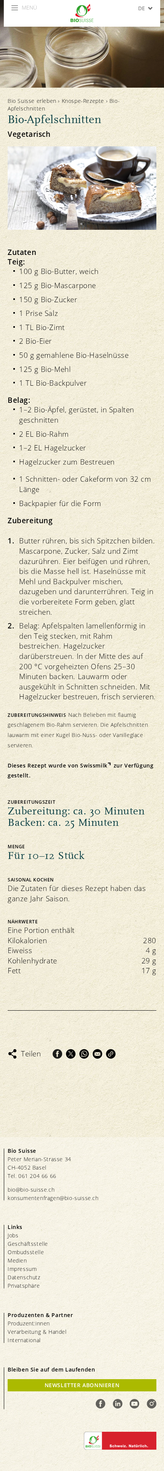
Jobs (13, 1235)
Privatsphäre (24, 1285)
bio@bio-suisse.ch (31, 1189)
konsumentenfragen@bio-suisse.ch (53, 1198)
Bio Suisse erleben (32, 100)
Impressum (22, 1268)
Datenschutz (24, 1277)
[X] (71, 1054)
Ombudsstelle (26, 1252)
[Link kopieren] (111, 1054)
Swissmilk (93, 765)
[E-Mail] (97, 1054)
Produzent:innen (29, 1323)
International (24, 1340)
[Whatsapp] (84, 1054)
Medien (17, 1260)
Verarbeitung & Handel (37, 1331)
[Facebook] (57, 1054)
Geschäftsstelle (28, 1243)
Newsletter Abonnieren (82, 1385)
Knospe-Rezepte (83, 100)
